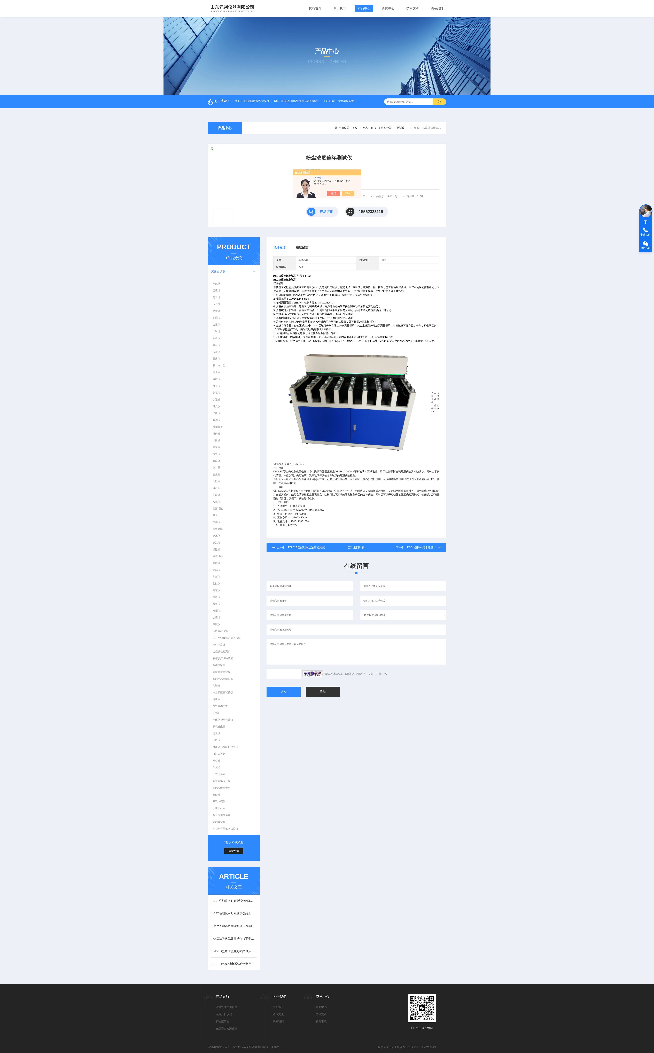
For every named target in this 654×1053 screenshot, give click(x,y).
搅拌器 (216, 467)
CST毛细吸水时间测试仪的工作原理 (234, 913)
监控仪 (216, 583)
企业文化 (278, 1014)
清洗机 (216, 733)
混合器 (216, 372)
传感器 (216, 283)
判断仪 (216, 576)
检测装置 (218, 426)
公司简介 (278, 1007)
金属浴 (216, 767)
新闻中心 (388, 8)
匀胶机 (216, 685)
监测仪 (216, 419)
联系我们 (437, 8)
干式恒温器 (219, 774)
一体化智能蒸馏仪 (223, 719)
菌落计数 (218, 508)
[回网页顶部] (645, 222)
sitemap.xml (429, 1047)
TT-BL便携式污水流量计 (421, 547)
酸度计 (216, 460)
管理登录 (413, 1047)
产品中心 (364, 8)
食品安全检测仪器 (226, 1028)
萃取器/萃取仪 (221, 631)
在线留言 (302, 247)
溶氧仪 (216, 501)
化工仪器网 (398, 1047)
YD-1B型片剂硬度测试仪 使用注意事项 (234, 951)
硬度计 (216, 290)
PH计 (216, 515)
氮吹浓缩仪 (219, 801)
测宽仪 (216, 392)
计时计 (216, 331)
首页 (355, 127)
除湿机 (216, 399)
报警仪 (216, 454)
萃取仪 (216, 740)
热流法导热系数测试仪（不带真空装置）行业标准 (234, 938)
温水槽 (216, 535)
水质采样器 (219, 808)
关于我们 (339, 8)
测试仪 (400, 127)
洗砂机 (216, 794)
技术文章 (413, 8)
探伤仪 (216, 522)
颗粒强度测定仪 (221, 671)
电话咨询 (645, 234)
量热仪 (216, 358)
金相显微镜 (219, 665)
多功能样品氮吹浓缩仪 (225, 828)
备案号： (276, 1047)
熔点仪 (216, 345)
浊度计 (216, 617)
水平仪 (216, 385)
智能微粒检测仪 (221, 651)
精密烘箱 (218, 528)
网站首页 (315, 8)
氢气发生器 (219, 726)
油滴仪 (216, 317)
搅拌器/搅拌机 (221, 706)
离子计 (216, 297)
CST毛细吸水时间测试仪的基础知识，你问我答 (234, 900)
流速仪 (216, 324)
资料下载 (321, 1021)
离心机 (216, 760)
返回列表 (358, 547)
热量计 (216, 310)
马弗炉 (216, 712)
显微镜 (216, 549)
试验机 (216, 440)
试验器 (216, 351)
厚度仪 (216, 624)
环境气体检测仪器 (226, 1007)
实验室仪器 (385, 127)
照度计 (216, 562)
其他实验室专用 (221, 787)
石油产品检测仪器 (223, 678)
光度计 (216, 494)
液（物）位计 (220, 365)
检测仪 (216, 610)
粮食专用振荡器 (221, 815)
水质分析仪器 (224, 1014)
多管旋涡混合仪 (221, 780)
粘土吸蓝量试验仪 (223, 692)
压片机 (216, 304)
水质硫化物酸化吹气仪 (225, 746)
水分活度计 (219, 644)
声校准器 (218, 556)
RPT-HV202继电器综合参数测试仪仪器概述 (234, 963)
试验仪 (216, 597)
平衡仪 (216, 413)
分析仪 (216, 338)
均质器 (216, 699)
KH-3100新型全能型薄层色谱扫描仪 (296, 101)
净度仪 (216, 379)
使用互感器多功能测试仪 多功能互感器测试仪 (234, 926)
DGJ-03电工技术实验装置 (338, 101)
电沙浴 (216, 488)
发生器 (216, 474)
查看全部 (234, 850)
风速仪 (216, 603)
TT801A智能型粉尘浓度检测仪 (306, 547)
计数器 (216, 481)
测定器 (216, 447)
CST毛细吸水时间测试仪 (227, 637)
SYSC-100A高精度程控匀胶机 (250, 101)
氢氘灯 (216, 542)
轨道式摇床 (219, 753)
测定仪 (216, 590)
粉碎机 (216, 433)
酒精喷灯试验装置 (223, 658)
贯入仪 (216, 406)
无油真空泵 (219, 821)
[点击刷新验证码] (312, 673)
